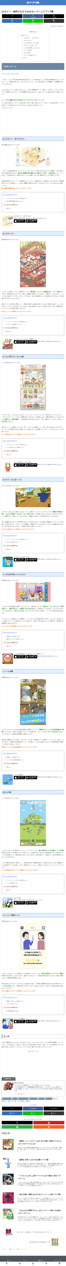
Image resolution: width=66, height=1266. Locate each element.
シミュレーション (24, 1098)
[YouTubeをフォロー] (18, 1094)
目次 (30, 31)
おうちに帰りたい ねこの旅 (31, 43)
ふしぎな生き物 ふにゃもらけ (32, 48)
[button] (54, 21)
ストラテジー (34, 1098)
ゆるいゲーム (24, 35)
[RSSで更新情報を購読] (24, 1094)
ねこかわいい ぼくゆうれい (31, 38)
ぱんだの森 (27, 52)
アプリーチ (44, 218)
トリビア (42, 1098)
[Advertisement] (33, 121)
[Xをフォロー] (15, 1094)
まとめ (24, 57)
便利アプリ (41, 1260)
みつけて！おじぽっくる (30, 45)
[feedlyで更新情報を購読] (21, 1094)
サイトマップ (57, 1260)
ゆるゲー (6, 1101)
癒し (29, 1101)
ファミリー (49, 1098)
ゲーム (15, 1098)
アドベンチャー (7, 1098)
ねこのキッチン (28, 40)
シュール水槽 (27, 50)
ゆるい (56, 1098)
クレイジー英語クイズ (30, 55)
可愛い (23, 1101)
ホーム (9, 1260)
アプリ (11, 1101)
